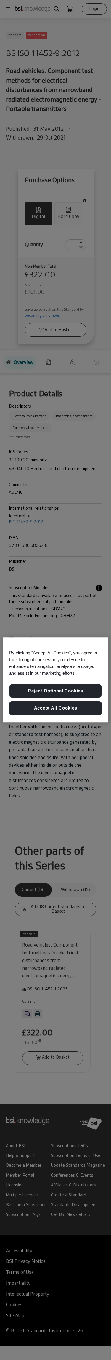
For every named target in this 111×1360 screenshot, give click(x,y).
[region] (55, 680)
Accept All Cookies (55, 707)
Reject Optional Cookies (55, 691)
